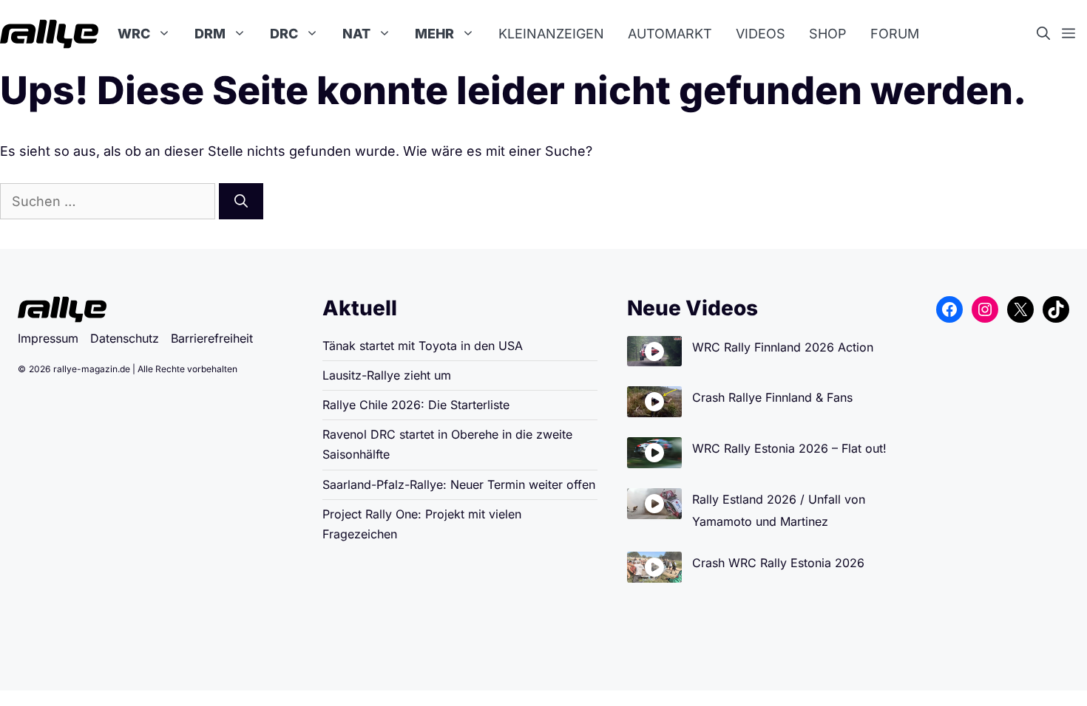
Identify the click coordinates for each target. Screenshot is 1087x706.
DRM (210, 33)
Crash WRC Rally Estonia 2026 (778, 562)
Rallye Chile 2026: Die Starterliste (415, 404)
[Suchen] (241, 201)
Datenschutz (124, 338)
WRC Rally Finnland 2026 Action (782, 347)
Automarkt (670, 33)
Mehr (434, 33)
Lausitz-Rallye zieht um (386, 375)
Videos (760, 33)
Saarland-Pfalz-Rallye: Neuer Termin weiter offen (458, 484)
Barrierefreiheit (212, 338)
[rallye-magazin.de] (49, 34)
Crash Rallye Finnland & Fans (772, 397)
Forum (894, 33)
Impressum (48, 338)
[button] (1049, 34)
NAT (356, 33)
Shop (828, 33)
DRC (284, 33)
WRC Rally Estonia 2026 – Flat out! (789, 448)
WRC (134, 33)
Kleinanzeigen (551, 33)
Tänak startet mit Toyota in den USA (422, 345)
